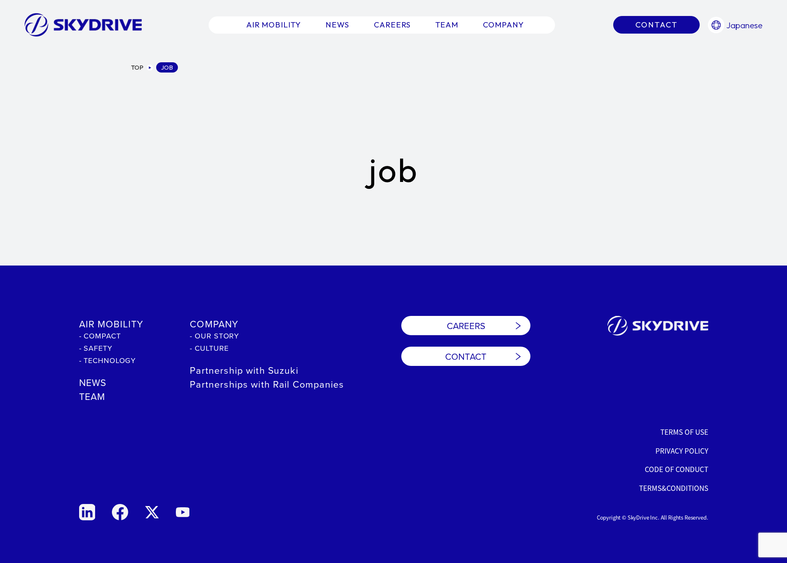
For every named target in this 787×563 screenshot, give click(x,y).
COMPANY (214, 324)
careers (392, 25)
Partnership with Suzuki (244, 370)
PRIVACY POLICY (681, 450)
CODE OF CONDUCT (676, 469)
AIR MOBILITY (111, 324)
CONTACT (466, 356)
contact (656, 25)
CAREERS (466, 325)
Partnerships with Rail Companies (267, 384)
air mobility (273, 25)
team (447, 25)
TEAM (92, 396)
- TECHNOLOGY (107, 360)
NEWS (93, 382)
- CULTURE (209, 348)
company (503, 25)
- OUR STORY (214, 336)
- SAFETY (95, 348)
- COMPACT (100, 336)
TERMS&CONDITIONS (673, 488)
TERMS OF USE (684, 432)
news (337, 25)
